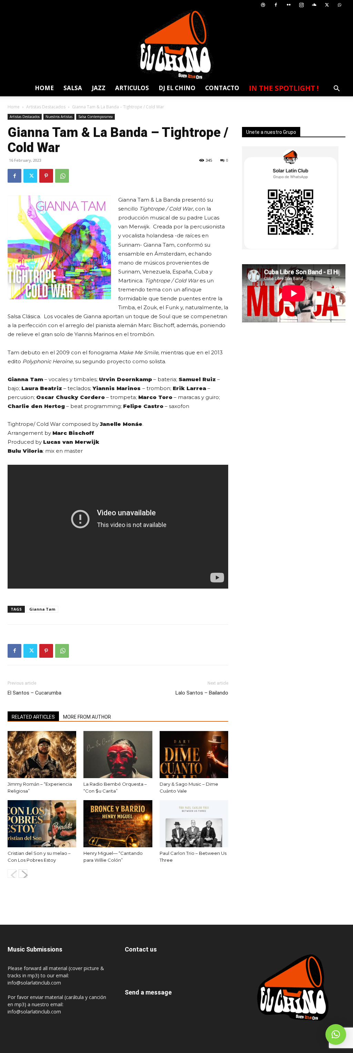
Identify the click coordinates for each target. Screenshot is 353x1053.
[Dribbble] (263, 5)
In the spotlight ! (284, 88)
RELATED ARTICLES (33, 717)
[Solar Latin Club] (176, 45)
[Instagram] (301, 5)
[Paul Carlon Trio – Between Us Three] (194, 823)
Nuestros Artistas (59, 116)
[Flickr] (288, 5)
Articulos (132, 88)
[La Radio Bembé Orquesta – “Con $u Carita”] (117, 754)
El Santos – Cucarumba (34, 693)
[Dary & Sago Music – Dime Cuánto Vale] (194, 754)
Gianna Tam (42, 609)
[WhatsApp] (339, 5)
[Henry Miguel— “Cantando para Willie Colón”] (117, 823)
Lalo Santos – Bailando (201, 693)
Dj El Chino (177, 88)
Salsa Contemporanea (95, 116)
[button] (336, 89)
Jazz (98, 88)
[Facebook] (276, 5)
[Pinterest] (46, 176)
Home (44, 88)
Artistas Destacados (45, 107)
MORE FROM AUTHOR (87, 717)
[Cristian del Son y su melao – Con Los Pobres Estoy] (42, 823)
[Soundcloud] (314, 5)
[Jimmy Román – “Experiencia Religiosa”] (42, 754)
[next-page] (23, 873)
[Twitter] (327, 5)
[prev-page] (12, 873)
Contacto (222, 88)
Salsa (72, 88)
